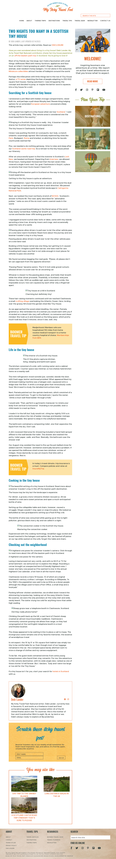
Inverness (54, 159)
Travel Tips (67, 21)
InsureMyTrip (38, 468)
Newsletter (92, 21)
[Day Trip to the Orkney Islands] (24, 784)
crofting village (22, 301)
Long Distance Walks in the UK (57, 794)
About (29, 21)
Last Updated (30, 41)
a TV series (21, 79)
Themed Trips (40, 21)
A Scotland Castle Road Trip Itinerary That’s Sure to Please (24, 817)
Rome (26, 138)
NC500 (55, 196)
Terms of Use (11, 842)
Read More (92, 81)
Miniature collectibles (18, 71)
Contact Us (105, 21)
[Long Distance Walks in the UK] (57, 784)
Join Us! (61, 758)
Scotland (61, 112)
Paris (11, 138)
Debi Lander (15, 41)
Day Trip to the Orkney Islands (24, 794)
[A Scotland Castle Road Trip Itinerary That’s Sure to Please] (24, 805)
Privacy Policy (11, 845)
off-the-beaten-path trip (25, 55)
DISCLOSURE (57, 45)
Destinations (54, 21)
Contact (9, 840)
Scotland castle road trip (23, 149)
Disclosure (10, 848)
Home (21, 21)
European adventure (40, 104)
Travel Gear (80, 21)
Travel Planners (53, 840)
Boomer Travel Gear (55, 837)
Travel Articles (33, 837)
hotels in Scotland (61, 671)
